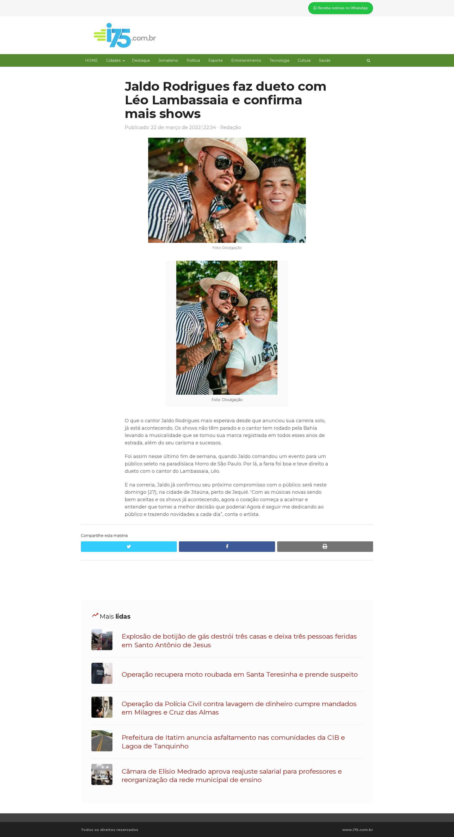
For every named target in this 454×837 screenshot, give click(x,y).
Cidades (113, 60)
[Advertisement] (227, 581)
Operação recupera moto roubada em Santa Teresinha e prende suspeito (240, 674)
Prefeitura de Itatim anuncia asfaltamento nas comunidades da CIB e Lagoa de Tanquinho (233, 741)
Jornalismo (168, 60)
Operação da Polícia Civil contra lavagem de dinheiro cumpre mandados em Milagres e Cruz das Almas (239, 708)
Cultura (304, 60)
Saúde (325, 60)
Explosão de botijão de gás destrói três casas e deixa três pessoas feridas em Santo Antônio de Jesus (239, 640)
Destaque (141, 60)
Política (193, 60)
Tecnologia (279, 60)
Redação (230, 127)
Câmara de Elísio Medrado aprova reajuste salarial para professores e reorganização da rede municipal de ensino (232, 775)
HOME (91, 60)
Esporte (215, 60)
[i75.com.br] (125, 35)
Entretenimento (246, 60)
